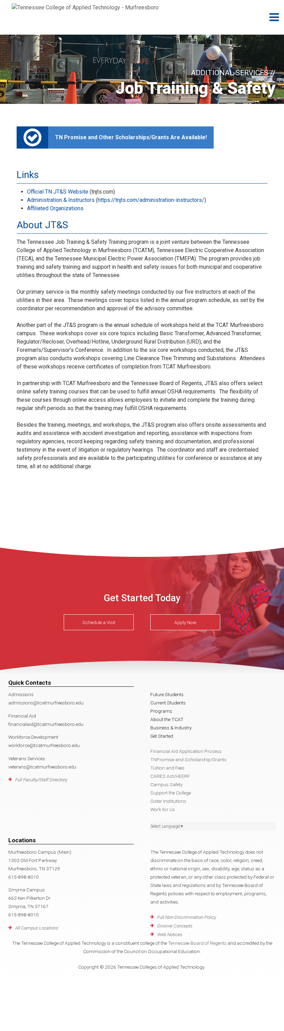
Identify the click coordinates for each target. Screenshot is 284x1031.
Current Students (168, 702)
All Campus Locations (37, 928)
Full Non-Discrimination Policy (186, 917)
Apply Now (185, 622)
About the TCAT (167, 719)
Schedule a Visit (98, 622)
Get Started (161, 736)
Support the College (170, 793)
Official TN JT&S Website (57, 191)
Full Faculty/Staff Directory (41, 779)
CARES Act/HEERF (170, 776)
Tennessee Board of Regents (197, 943)
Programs (161, 711)
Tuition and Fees (167, 768)
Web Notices (170, 934)
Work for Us (162, 809)
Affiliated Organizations (55, 208)
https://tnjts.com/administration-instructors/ (151, 200)
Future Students (167, 694)
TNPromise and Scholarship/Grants (188, 759)
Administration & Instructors (61, 200)
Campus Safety (166, 784)
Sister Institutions (168, 801)
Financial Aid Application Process (186, 751)
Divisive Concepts (175, 925)
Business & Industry (171, 727)
